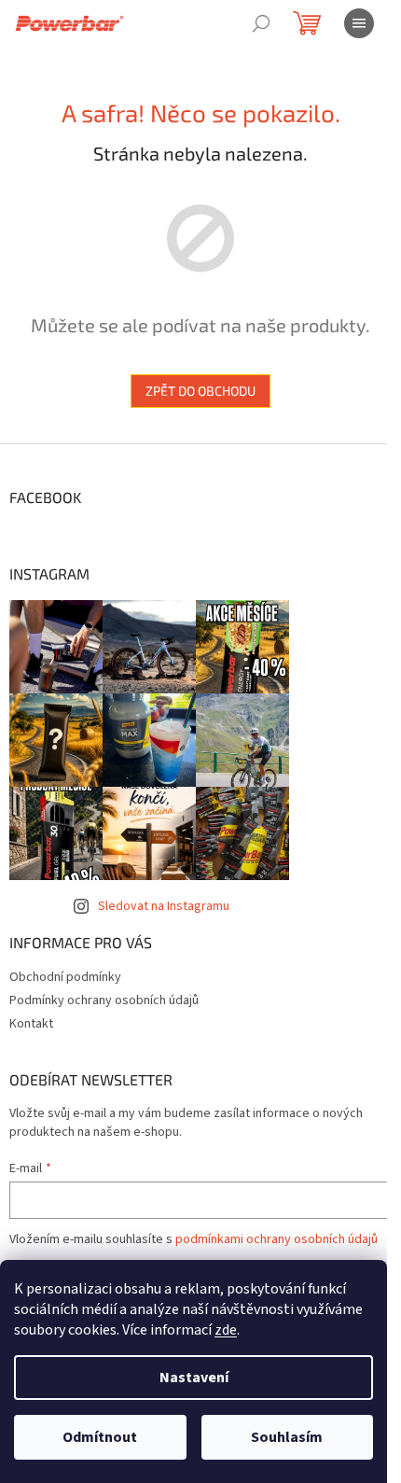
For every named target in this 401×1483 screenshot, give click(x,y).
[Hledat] (261, 23)
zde (225, 1330)
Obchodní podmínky (65, 977)
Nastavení (193, 1377)
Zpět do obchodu (200, 391)
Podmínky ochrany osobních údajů (104, 1000)
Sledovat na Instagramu (163, 906)
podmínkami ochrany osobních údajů (276, 1239)
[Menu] (359, 23)
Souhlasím (287, 1437)
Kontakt (31, 1023)
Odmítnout (99, 1437)
